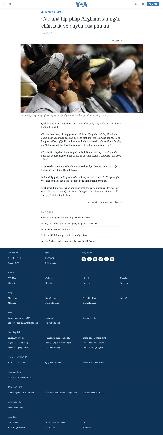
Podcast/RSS (13, 263)
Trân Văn (124, 298)
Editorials (87, 427)
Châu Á (48, 278)
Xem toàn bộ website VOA (20, 377)
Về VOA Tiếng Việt (16, 362)
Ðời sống (87, 283)
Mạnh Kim (12, 298)
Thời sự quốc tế (51, 263)
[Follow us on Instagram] (100, 259)
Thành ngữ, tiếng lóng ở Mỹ (57, 338)
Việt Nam (12, 278)
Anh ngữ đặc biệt (52, 347)
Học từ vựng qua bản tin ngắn (58, 342)
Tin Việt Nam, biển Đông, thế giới (23, 323)
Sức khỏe (124, 283)
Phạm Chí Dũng (52, 303)
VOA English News (16, 427)
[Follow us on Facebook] (84, 259)
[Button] (117, 41)
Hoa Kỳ (48, 283)
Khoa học (124, 278)
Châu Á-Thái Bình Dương (52, 12)
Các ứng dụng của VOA (93, 392)
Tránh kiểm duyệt (15, 407)
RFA (85, 422)
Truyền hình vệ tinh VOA (19, 318)
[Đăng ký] (112, 259)
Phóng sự (49, 318)
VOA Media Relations (55, 422)
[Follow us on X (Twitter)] (89, 259)
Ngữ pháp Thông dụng (18, 342)
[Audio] (135, 4)
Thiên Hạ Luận (89, 303)
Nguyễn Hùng (51, 298)
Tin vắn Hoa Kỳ (90, 318)
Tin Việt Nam (51, 258)
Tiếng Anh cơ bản (16, 338)
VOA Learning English (93, 347)
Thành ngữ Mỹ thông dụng (94, 338)
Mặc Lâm (12, 303)
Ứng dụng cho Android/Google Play (61, 392)
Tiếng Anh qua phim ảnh (18, 347)
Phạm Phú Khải (89, 298)
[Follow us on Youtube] (95, 259)
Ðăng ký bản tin (15, 258)
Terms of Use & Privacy (93, 362)
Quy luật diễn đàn (53, 362)
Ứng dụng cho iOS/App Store (21, 392)
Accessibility (51, 427)
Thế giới (11, 283)
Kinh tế (86, 278)
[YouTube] (143, 4)
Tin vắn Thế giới (52, 323)
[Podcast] (106, 259)
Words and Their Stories (93, 342)
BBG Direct (13, 422)
